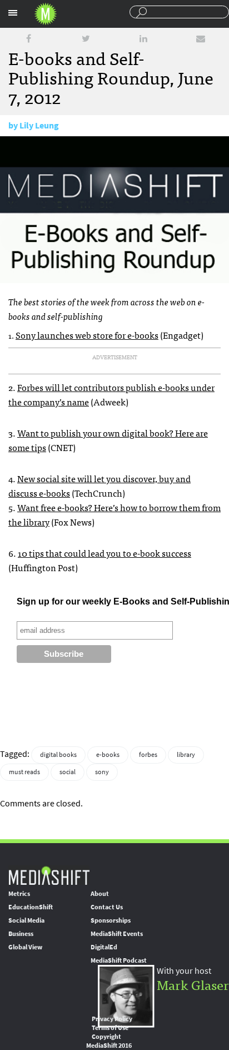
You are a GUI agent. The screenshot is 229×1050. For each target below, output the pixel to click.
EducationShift (30, 907)
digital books (58, 754)
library (186, 754)
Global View (25, 947)
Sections (12, 12)
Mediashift (45, 14)
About (100, 893)
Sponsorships (111, 920)
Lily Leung (39, 125)
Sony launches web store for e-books (87, 335)
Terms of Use (110, 1027)
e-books (108, 754)
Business (20, 933)
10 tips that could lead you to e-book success (104, 553)
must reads (24, 771)
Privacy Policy (112, 1018)
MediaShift (48, 875)
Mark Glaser (193, 984)
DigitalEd (104, 947)
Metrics (19, 893)
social (67, 771)
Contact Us (107, 907)
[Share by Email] (200, 38)
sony (102, 771)
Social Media (26, 920)
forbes (148, 754)
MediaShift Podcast (119, 960)
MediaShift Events (117, 933)
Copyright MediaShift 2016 (109, 1041)
